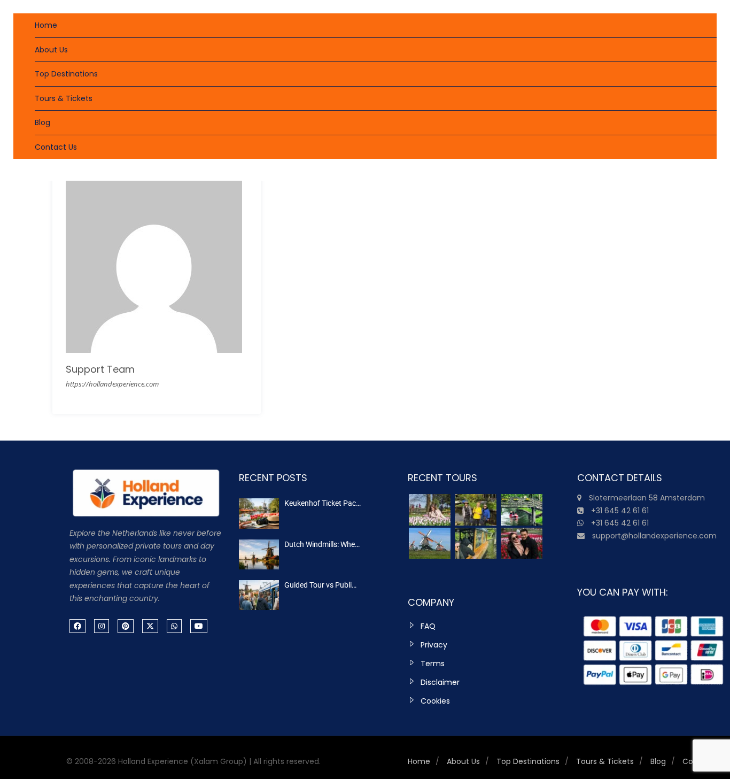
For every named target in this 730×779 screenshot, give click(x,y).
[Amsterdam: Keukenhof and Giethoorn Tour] (430, 510)
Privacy (434, 644)
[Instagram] (101, 626)
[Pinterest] (126, 626)
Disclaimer (440, 682)
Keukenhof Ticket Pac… (322, 503)
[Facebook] (77, 626)
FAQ (428, 626)
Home (46, 25)
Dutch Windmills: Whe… (322, 544)
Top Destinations (66, 73)
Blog (42, 122)
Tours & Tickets (63, 98)
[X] (150, 626)
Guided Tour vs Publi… (320, 585)
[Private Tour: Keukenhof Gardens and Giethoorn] (521, 543)
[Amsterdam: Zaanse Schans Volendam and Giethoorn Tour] (475, 543)
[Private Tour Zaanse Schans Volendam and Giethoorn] (521, 510)
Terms (433, 663)
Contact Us (56, 147)
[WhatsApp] (174, 626)
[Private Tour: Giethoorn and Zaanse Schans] (475, 510)
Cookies (435, 701)
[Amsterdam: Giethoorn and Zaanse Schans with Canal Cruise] (430, 543)
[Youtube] (198, 626)
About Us (51, 49)
